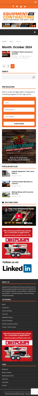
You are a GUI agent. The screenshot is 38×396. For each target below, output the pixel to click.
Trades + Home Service (9, 327)
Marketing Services (8, 376)
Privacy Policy (29, 394)
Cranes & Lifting (7, 311)
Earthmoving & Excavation (10, 324)
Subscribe (5, 382)
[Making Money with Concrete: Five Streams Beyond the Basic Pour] (6, 194)
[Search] (33, 77)
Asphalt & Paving (7, 317)
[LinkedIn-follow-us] (17, 272)
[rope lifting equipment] (17, 257)
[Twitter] (17, 6)
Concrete (5, 314)
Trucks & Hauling (7, 320)
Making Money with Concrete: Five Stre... (23, 193)
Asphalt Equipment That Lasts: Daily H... (23, 172)
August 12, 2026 (17, 175)
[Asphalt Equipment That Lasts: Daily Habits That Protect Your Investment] (6, 173)
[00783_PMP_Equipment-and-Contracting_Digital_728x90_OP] (19, 26)
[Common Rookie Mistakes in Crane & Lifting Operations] (6, 184)
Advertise (5, 379)
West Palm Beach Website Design (14, 394)
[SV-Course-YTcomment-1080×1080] (19, 162)
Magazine (5, 369)
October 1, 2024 (17, 56)
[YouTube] (21, 6)
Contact (4, 385)
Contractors (5, 308)
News (3, 304)
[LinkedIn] (25, 6)
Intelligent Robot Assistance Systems (22, 53)
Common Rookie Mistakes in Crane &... (22, 182)
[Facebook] (13, 6)
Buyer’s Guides (6, 372)
